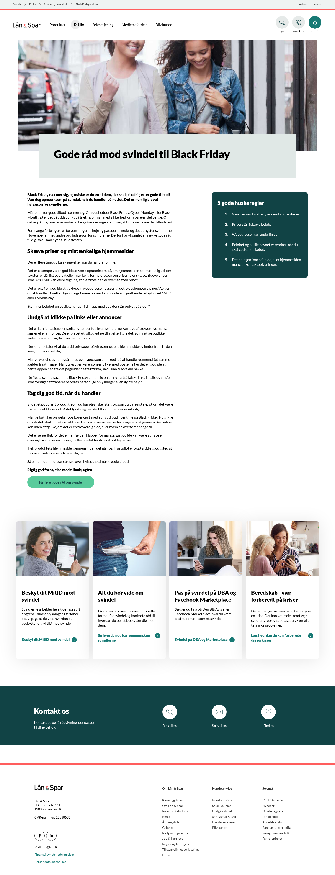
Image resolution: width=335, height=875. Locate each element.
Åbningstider (171, 822)
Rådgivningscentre (175, 833)
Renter (167, 817)
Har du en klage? (223, 822)
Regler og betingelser (177, 844)
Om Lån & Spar (172, 806)
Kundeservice (222, 800)
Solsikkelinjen (222, 806)
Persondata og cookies (50, 862)
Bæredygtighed (173, 800)
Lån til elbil (270, 817)
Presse (167, 855)
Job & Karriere (172, 838)
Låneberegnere (272, 811)
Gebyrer (168, 827)
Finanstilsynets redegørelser (54, 854)
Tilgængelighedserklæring (180, 849)
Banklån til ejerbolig (276, 827)
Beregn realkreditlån (276, 833)
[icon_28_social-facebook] (39, 836)
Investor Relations (175, 811)
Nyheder (268, 806)
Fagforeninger (272, 838)
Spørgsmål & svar (224, 817)
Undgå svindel (222, 811)
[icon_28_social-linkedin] (51, 836)
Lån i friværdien (273, 800)
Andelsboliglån (272, 822)
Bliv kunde (219, 827)
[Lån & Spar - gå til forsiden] (27, 24)
